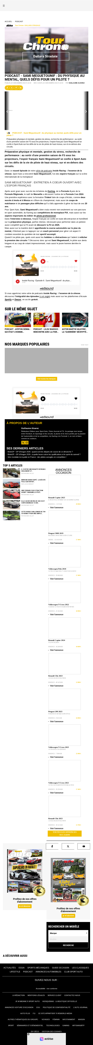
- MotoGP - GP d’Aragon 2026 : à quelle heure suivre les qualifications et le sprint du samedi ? (43, 454)
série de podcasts (44, 171)
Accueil (8, 21)
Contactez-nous (72, 995)
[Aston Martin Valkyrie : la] (75, 320)
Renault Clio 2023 (55, 676)
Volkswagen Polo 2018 (57, 569)
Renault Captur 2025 (56, 498)
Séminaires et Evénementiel (30, 1025)
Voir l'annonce (55, 507)
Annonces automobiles (48, 972)
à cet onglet (44, 296)
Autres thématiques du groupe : (23, 1019)
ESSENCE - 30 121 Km (55, 825)
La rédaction (18, 995)
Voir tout (84, 345)
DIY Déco (35, 1031)
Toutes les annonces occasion (65, 833)
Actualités (10, 968)
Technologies (53, 1025)
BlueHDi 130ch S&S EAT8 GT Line (60, 535)
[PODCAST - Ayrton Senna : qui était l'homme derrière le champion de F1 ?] (18, 320)
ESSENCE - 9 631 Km (55, 718)
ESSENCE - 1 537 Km (55, 504)
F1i (34, 1013)
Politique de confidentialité (56, 1007)
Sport (11, 1025)
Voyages (46, 1019)
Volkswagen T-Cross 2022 (58, 605)
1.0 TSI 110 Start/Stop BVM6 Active (61, 785)
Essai (21, 968)
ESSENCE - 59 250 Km (55, 789)
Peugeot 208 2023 (55, 712)
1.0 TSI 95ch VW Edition (57, 749)
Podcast (19, 21)
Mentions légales (36, 995)
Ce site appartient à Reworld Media (55, 1013)
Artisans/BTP (78, 1025)
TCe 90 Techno (53, 642)
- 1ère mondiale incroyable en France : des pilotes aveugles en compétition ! (36, 457)
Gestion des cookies (52, 1031)
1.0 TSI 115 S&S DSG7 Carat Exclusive (62, 571)
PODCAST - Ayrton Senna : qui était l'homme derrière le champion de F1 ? (18, 330)
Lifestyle (15, 972)
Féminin (56, 1019)
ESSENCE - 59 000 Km (55, 575)
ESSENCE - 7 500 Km (55, 753)
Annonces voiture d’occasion (19, 1007)
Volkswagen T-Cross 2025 (58, 747)
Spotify (8, 299)
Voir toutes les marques (46, 379)
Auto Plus (25, 1013)
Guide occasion (60, 968)
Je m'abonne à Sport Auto (27, 1001)
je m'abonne (24, 906)
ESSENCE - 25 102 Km (55, 611)
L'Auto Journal (80, 1007)
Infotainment (68, 1019)
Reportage (38, 326)
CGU (38, 1007)
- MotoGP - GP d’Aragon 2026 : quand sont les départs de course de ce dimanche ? (40, 452)
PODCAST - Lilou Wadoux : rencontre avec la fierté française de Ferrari (46, 330)
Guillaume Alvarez (77, 83)
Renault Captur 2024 (56, 640)
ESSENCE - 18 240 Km (55, 647)
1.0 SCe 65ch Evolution (57, 678)
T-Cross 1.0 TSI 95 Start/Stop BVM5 (61, 607)
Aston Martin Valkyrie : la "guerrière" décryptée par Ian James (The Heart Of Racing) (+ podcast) (75, 330)
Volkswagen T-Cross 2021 (58, 783)
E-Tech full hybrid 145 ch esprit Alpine (63, 500)
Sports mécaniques (38, 968)
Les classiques (80, 968)
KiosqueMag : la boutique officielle (60, 1001)
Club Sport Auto (73, 972)
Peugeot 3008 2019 (55, 533)
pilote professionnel (46, 216)
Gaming (65, 1025)
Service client (54, 995)
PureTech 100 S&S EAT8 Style (59, 714)
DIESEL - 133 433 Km (55, 540)
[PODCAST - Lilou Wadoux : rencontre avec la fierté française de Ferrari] (46, 320)
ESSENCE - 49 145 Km (55, 682)
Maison (81, 1019)
